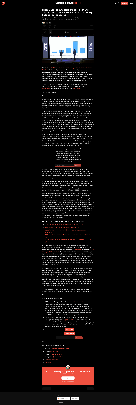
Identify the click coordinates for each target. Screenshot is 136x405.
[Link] (40, 221)
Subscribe (124, 3)
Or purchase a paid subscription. (68, 381)
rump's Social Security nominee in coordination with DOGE (64, 224)
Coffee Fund (76, 88)
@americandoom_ (56, 351)
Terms (70, 395)
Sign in (131, 3)
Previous (47, 389)
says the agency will (70, 320)
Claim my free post (68, 378)
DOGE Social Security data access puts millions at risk (62, 227)
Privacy (67, 395)
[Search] (115, 3)
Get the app (75, 398)
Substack (61, 402)
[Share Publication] (118, 3)
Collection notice (77, 395)
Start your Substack (64, 398)
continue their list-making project (78, 302)
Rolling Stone (77, 250)
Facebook (48, 362)
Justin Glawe (48, 22)
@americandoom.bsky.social (60, 349)
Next (89, 389)
